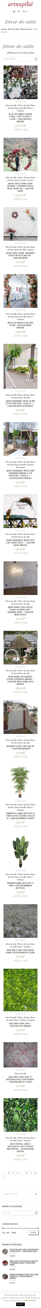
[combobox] (20, 1213)
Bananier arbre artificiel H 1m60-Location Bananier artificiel (20, 885)
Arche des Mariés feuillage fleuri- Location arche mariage (20, 325)
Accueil (4, 29)
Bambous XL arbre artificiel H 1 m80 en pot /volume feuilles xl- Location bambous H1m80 (20, 816)
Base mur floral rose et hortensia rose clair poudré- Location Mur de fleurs (20, 1079)
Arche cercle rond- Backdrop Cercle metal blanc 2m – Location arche (20, 255)
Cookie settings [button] (29, 1300)
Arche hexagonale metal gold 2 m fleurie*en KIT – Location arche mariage (20, 542)
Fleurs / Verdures (24, 947)
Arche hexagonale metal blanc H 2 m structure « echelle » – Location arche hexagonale (20, 403)
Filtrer (33, 1232)
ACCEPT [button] (20, 1304)
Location (30, 180)
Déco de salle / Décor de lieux (20, 29)
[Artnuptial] (20, 4)
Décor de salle (20, 108)
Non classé (20, 467)
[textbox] (19, 1213)
